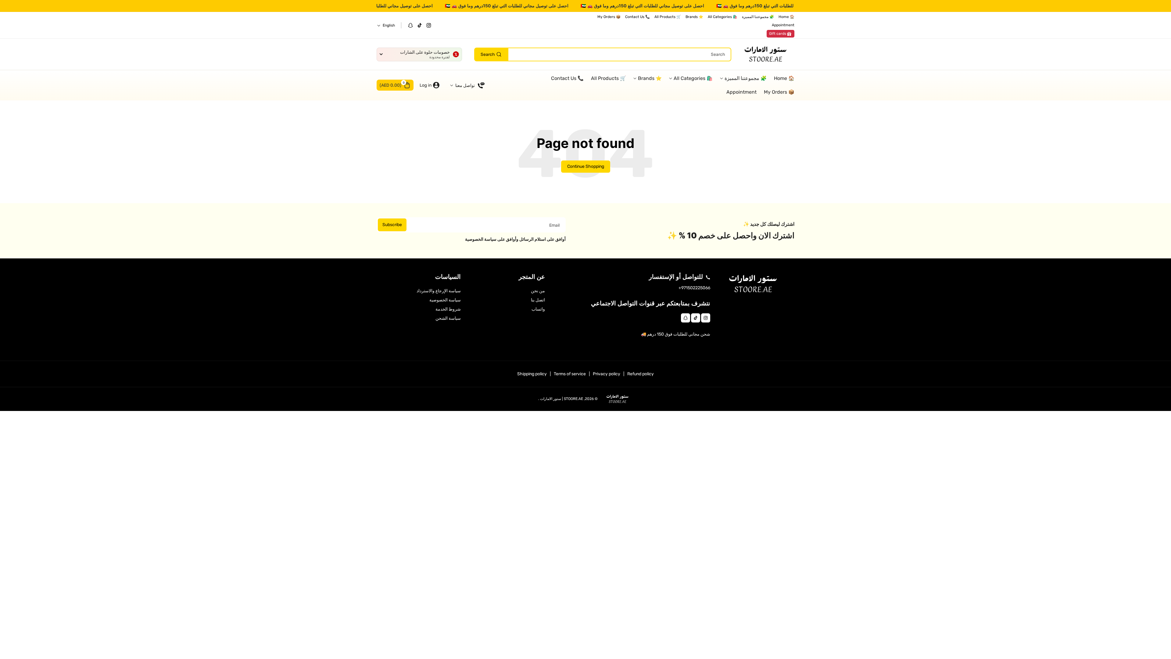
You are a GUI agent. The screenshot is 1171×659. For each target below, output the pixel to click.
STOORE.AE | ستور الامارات (561, 399)
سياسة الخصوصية (445, 300)
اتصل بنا (538, 300)
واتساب (538, 309)
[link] (780, 34)
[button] (395, 85)
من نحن (538, 290)
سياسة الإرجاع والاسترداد (439, 290)
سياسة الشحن (448, 318)
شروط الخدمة (448, 309)
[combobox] (602, 54)
